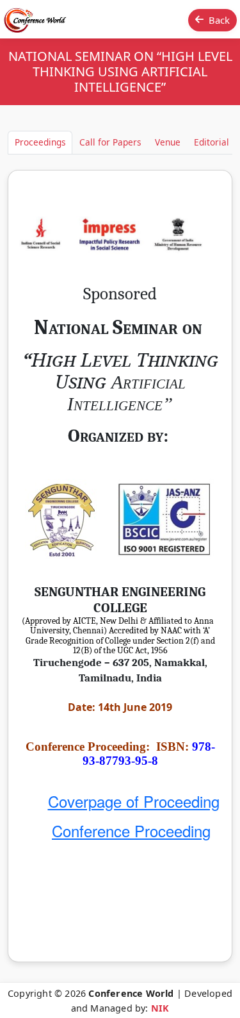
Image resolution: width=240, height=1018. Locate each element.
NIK (160, 1008)
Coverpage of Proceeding (134, 801)
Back (219, 19)
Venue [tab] (167, 142)
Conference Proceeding (131, 830)
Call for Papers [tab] (110, 142)
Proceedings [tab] (40, 142)
